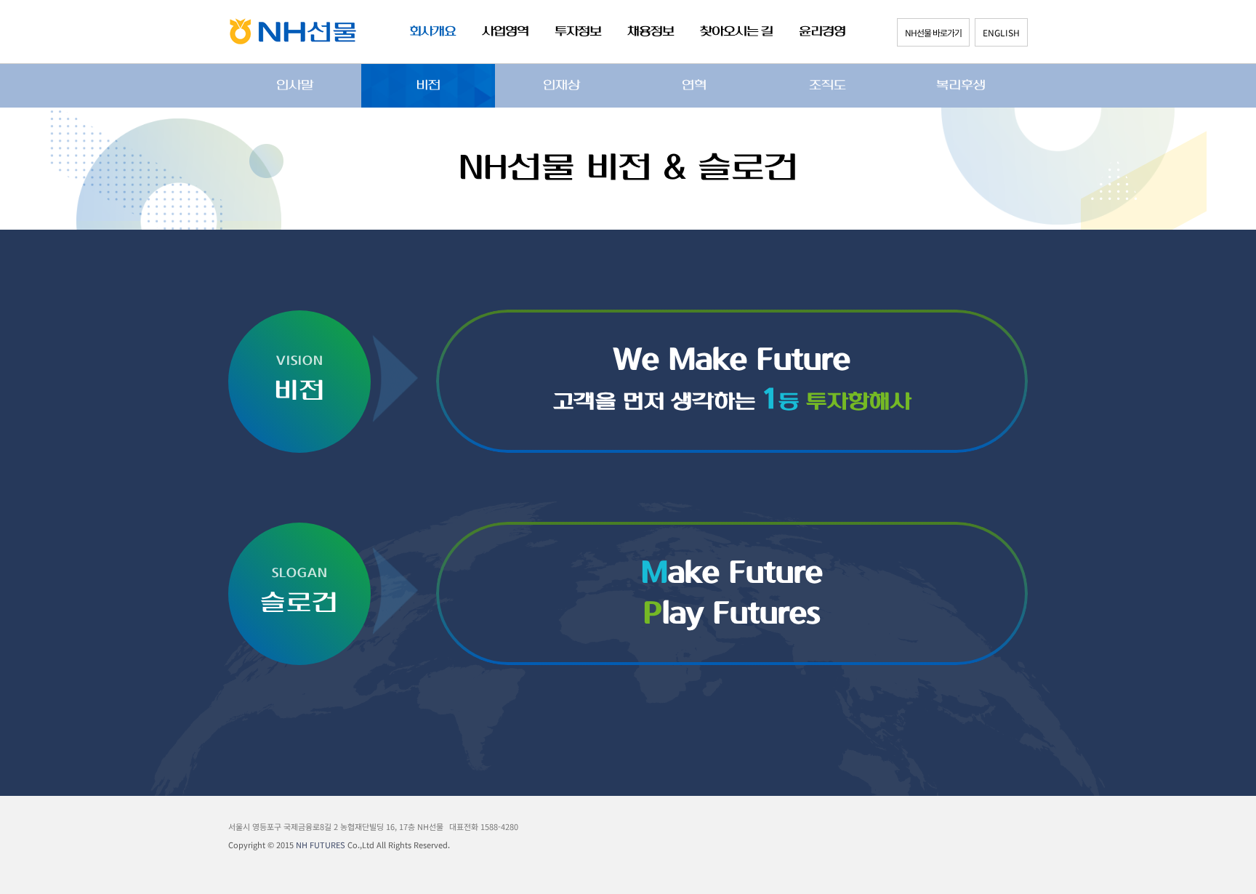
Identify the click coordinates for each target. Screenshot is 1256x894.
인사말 (294, 85)
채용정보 (650, 32)
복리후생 (961, 85)
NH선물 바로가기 (933, 32)
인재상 (561, 85)
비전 (428, 85)
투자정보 (578, 32)
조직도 (827, 85)
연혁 (694, 85)
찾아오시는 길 (736, 32)
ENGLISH (1001, 32)
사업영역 (505, 32)
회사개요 (432, 32)
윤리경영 (822, 32)
